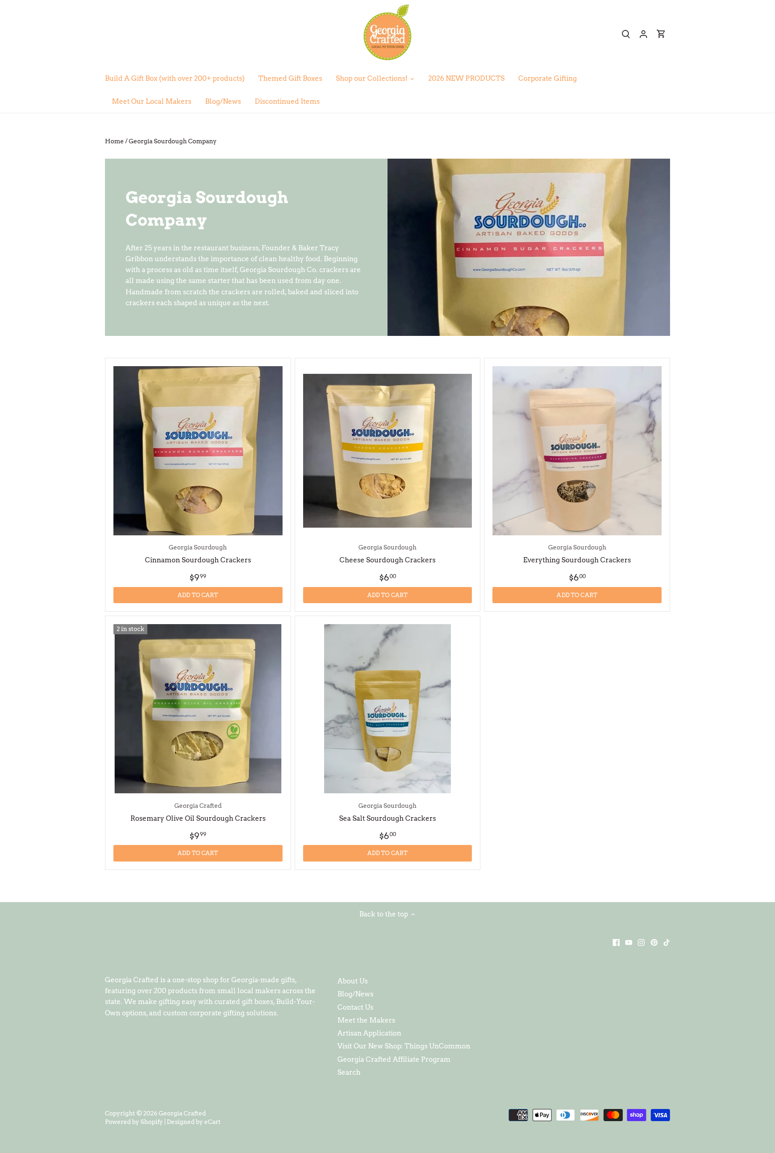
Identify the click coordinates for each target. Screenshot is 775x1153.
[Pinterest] (654, 942)
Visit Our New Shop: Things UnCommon (403, 1046)
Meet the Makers (366, 1020)
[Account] (643, 34)
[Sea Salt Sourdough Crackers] (387, 708)
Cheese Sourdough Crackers (387, 553)
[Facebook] (616, 942)
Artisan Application (369, 1033)
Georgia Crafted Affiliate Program (393, 1059)
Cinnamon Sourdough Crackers (198, 553)
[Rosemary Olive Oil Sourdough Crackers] (198, 708)
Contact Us (355, 1007)
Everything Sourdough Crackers (577, 553)
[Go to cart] (661, 34)
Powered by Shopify (134, 1122)
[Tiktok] (666, 942)
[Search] (626, 34)
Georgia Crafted (182, 1113)
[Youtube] (628, 942)
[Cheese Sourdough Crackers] (387, 450)
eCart (212, 1122)
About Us (352, 981)
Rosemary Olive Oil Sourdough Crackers (198, 812)
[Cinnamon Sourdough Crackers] (198, 450)
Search (348, 1072)
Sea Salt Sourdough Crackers (387, 812)
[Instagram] (641, 942)
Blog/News (355, 994)
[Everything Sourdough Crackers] (577, 450)
